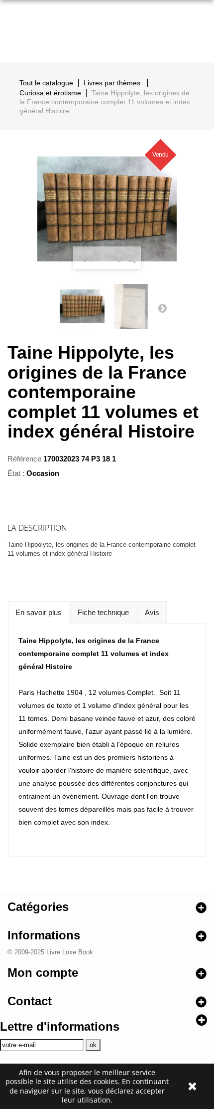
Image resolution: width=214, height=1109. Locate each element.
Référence (24, 458)
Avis (152, 612)
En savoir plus (38, 612)
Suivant (162, 308)
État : (15, 473)
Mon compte (42, 972)
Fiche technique (103, 612)
